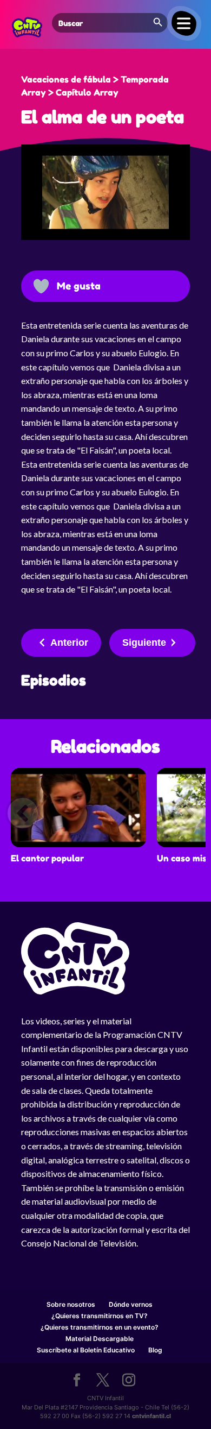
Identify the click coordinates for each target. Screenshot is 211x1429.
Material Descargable (99, 1338)
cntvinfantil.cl (151, 1416)
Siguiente (144, 642)
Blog (155, 1350)
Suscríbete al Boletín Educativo (86, 1350)
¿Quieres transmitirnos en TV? (99, 1316)
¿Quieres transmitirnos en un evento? (100, 1327)
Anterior (69, 642)
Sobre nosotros (71, 1304)
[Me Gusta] (41, 286)
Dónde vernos (131, 1304)
